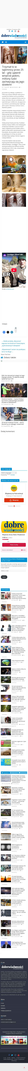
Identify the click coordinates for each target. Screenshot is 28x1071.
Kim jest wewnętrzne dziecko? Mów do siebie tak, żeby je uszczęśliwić (19, 687)
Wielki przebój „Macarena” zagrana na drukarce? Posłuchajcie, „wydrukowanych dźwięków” (13, 343)
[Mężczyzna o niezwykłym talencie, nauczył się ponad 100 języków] (6, 615)
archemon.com (10, 289)
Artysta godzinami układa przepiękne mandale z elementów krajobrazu (18, 751)
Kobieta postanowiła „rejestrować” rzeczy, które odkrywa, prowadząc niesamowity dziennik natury (19, 596)
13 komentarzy (14, 896)
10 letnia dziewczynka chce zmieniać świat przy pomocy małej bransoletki (19, 639)
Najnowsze (15, 772)
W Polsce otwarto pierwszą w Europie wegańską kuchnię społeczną (19, 901)
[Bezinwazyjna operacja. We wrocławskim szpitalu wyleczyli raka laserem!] (6, 864)
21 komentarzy (16, 783)
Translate (12, 475)
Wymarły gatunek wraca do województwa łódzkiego (19, 678)
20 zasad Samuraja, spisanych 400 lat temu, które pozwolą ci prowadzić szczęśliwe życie (19, 879)
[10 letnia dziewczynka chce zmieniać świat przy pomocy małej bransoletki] (6, 636)
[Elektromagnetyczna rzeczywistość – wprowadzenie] (6, 843)
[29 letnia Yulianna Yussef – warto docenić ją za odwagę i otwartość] (14, 408)
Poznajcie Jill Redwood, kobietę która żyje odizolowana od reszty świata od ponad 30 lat (17, 732)
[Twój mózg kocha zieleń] (6, 660)
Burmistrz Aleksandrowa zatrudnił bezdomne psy (18, 922)
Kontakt (3, 1005)
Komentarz (24, 772)
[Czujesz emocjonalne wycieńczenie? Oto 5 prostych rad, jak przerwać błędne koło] (6, 717)
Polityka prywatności (6, 1010)
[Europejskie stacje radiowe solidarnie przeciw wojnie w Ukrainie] (6, 759)
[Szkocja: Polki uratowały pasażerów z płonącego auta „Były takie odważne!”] (6, 695)
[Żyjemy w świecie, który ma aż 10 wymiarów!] (6, 668)
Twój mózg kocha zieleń (18, 660)
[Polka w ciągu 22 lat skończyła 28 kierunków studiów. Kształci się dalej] (6, 833)
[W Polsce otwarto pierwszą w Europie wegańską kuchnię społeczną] (6, 899)
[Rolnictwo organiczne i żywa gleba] (6, 740)
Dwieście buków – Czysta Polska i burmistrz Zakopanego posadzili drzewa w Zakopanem (13, 400)
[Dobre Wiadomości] (2, 42)
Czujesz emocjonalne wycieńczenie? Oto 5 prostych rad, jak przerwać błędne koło (18, 720)
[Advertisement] (14, 14)
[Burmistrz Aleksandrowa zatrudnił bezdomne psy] (6, 920)
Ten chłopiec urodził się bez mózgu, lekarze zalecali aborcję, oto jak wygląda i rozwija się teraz (19, 932)
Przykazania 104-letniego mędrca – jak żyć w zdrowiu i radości (19, 912)
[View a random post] (25, 42)
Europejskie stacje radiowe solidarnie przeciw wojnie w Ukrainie (19, 761)
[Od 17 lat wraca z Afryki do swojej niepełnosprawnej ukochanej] (6, 854)
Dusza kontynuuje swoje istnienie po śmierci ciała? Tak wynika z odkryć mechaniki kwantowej (18, 825)
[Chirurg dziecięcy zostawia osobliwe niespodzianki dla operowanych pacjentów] (6, 605)
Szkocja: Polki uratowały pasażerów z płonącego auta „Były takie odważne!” (18, 698)
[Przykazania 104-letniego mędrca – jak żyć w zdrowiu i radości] (6, 909)
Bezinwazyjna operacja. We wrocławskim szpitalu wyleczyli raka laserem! (19, 867)
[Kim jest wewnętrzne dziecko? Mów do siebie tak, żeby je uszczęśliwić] (6, 685)
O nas (2, 1003)
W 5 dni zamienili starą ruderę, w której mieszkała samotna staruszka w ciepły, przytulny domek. (18, 812)
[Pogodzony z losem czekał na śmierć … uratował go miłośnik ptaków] (6, 798)
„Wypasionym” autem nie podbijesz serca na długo (13, 350)
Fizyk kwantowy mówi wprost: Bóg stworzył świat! (19, 943)
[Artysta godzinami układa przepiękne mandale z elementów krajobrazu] (6, 749)
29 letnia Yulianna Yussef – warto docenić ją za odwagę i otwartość (13, 423)
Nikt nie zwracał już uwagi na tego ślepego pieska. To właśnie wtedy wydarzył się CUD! (13, 377)
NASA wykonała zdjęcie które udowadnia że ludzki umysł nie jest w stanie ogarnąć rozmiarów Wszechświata (18, 891)
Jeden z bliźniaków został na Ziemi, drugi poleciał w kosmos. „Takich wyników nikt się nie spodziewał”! (19, 628)
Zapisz (4, 577)
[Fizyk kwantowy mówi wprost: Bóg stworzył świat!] (6, 941)
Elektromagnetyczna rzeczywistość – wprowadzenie (17, 846)
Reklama (3, 1008)
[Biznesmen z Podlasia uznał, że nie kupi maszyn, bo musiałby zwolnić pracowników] (6, 786)
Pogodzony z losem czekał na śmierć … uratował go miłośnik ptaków (18, 801)
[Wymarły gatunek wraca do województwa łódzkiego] (6, 677)
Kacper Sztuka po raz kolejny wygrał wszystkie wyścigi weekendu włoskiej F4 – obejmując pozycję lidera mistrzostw (18, 650)
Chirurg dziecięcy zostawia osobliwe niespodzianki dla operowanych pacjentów (18, 607)
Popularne (6, 772)
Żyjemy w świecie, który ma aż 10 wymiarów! (19, 669)
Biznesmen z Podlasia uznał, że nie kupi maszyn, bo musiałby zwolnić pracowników (18, 790)
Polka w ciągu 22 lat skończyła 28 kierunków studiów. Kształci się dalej (18, 836)
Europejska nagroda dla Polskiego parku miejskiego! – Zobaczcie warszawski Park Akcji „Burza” (19, 709)
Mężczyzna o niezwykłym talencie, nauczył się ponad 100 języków (18, 617)
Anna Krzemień (14, 87)
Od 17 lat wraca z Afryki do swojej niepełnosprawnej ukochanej (18, 857)
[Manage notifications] (24, 1067)
